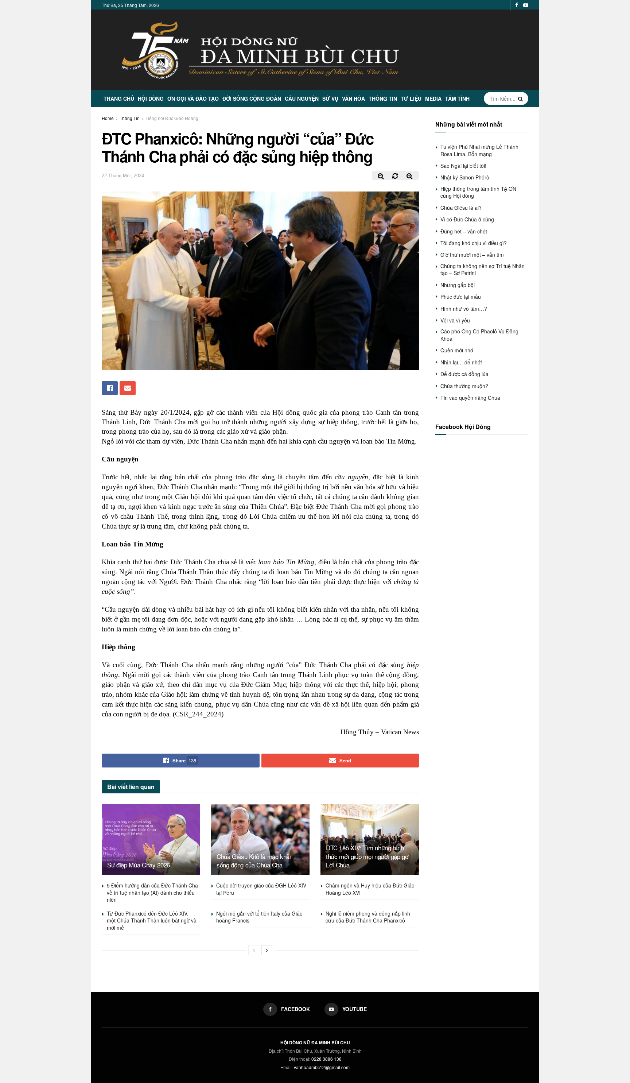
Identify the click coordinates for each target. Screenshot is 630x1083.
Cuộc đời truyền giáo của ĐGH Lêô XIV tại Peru (261, 889)
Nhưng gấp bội (457, 285)
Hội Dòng (151, 98)
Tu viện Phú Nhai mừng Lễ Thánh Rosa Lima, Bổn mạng (479, 150)
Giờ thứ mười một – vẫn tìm (472, 254)
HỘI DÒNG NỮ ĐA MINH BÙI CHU (315, 1042)
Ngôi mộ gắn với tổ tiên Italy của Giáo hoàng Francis (259, 917)
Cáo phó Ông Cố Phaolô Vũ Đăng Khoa (479, 335)
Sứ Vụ (330, 98)
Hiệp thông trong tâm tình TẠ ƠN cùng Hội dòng (478, 192)
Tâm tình (457, 98)
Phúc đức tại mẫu (460, 296)
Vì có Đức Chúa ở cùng (467, 219)
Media (433, 98)
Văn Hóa (353, 98)
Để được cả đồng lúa (464, 374)
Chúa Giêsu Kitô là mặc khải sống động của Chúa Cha (254, 861)
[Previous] (253, 950)
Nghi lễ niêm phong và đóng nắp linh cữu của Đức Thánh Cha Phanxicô (368, 917)
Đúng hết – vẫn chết (463, 231)
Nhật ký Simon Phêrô (464, 177)
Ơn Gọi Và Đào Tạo (193, 98)
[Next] (266, 950)
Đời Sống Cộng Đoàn (251, 98)
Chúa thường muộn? (464, 386)
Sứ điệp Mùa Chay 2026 (138, 864)
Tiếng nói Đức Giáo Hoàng (171, 118)
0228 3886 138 (326, 1059)
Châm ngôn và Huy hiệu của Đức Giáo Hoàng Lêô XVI (370, 889)
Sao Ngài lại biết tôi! (463, 165)
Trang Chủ (119, 98)
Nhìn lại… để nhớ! (461, 362)
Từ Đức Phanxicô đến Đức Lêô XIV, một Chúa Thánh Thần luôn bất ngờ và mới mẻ (152, 920)
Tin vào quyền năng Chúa (470, 397)
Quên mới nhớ (456, 350)
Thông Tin (383, 98)
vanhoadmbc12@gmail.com (322, 1067)
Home (108, 118)
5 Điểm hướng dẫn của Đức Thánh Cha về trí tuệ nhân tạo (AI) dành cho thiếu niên (152, 892)
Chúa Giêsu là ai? (461, 207)
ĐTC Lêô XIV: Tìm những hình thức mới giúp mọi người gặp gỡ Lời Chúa (367, 856)
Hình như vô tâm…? (463, 308)
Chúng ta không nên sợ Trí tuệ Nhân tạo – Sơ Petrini (482, 269)
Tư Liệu (411, 98)
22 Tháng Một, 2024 (123, 175)
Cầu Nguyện (302, 98)
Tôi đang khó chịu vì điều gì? (473, 243)
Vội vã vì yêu (455, 320)
